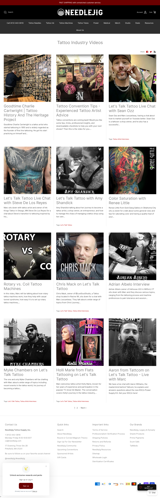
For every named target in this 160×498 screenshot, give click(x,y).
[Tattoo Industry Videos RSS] (154, 51)
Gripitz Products (137, 434)
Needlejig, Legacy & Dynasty (142, 430)
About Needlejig (64, 434)
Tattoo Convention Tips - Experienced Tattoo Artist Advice (78, 110)
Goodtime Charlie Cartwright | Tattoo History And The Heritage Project (26, 113)
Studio (127, 23)
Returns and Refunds (101, 441)
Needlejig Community (66, 445)
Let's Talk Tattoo (66, 225)
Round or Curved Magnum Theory (72, 438)
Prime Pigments (137, 438)
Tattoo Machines (66, 23)
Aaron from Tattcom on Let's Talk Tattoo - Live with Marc (129, 374)
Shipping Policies (100, 438)
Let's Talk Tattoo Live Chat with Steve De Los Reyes (27, 200)
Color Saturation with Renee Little (127, 200)
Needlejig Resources (101, 449)
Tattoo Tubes (83, 23)
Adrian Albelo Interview (129, 284)
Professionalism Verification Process (108, 434)
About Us (80, 30)
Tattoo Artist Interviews (121, 139)
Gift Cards (61, 457)
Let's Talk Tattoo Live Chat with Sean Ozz (132, 108)
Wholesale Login (99, 457)
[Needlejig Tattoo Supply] (80, 12)
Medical (107, 23)
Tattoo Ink (50, 23)
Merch (117, 23)
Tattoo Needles (34, 23)
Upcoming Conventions (67, 449)
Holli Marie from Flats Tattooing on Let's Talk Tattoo (76, 374)
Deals (137, 23)
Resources (149, 23)
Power (96, 23)
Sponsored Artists (65, 453)
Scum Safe (134, 441)
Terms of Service (100, 430)
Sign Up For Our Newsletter (69, 441)
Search (60, 430)
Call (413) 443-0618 (15, 23)
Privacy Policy (98, 445)
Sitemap (96, 453)
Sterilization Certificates (103, 461)
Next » (83, 408)
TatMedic (134, 445)
